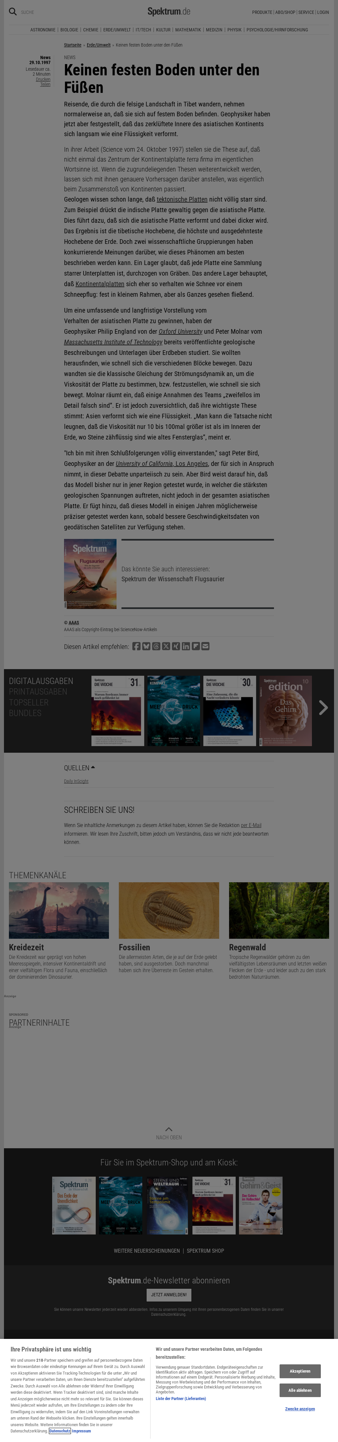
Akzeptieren (300, 1371)
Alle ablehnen (300, 1390)
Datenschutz (60, 1430)
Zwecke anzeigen (300, 1408)
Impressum (81, 1430)
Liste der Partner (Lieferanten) (181, 1398)
